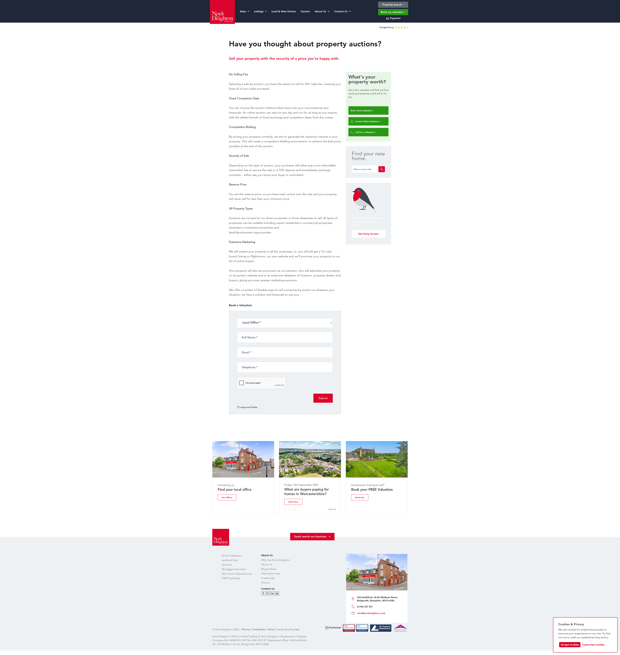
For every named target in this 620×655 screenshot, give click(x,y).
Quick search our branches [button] (312, 536)
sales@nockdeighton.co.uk (371, 613)
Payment (394, 18)
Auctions (227, 564)
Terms (271, 629)
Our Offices (227, 497)
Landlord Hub (230, 560)
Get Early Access (368, 233)
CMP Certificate (231, 578)
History (265, 582)
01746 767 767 (364, 606)
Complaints (259, 629)
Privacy (246, 629)
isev (297, 629)
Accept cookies (570, 644)
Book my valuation (392, 12)
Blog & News (268, 569)
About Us (266, 564)
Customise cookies (593, 644)
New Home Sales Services (237, 573)
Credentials (268, 578)
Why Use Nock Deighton (275, 559)
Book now (359, 497)
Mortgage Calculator (234, 569)
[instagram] (268, 593)
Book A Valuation (232, 555)
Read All (332, 509)
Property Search (392, 4)
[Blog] (263, 593)
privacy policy (600, 637)
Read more (293, 501)
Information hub (270, 573)
